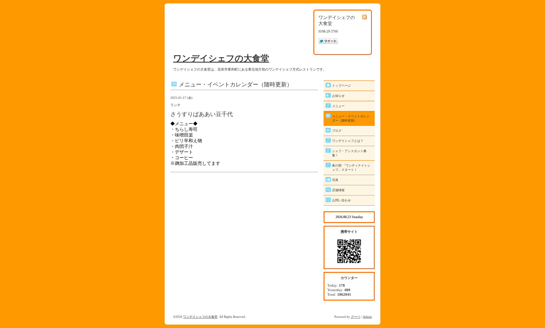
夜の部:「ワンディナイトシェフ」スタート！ (351, 167)
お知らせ (338, 95)
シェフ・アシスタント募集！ (349, 153)
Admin (367, 316)
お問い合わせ (341, 200)
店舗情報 (338, 190)
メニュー (338, 106)
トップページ (341, 85)
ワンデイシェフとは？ (347, 140)
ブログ (336, 130)
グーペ (355, 316)
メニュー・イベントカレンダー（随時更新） (351, 118)
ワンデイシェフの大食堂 (221, 58)
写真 (335, 180)
